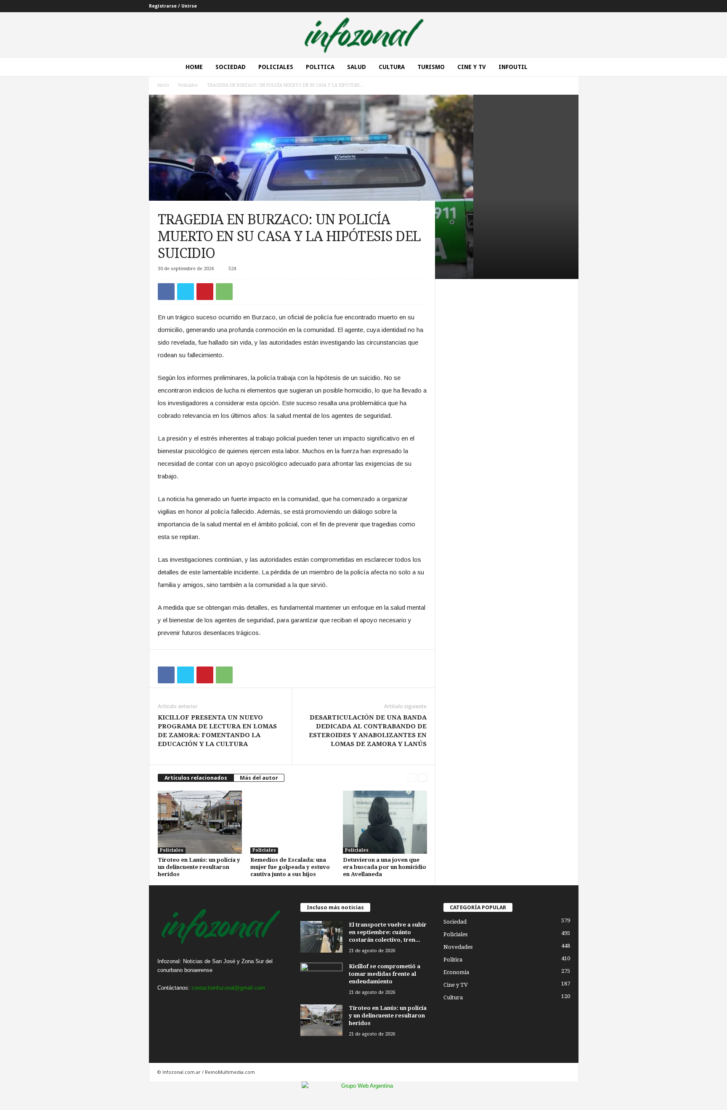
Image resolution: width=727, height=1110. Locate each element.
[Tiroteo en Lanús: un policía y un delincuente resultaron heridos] (200, 822)
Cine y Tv (471, 67)
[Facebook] (166, 291)
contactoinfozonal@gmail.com (228, 988)
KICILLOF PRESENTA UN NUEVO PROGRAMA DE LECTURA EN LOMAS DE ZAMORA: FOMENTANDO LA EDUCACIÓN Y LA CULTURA (217, 731)
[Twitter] (185, 291)
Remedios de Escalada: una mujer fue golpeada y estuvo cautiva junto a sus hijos (290, 867)
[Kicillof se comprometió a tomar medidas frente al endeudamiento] (321, 978)
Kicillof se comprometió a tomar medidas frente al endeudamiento (384, 974)
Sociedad (230, 67)
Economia (456, 972)
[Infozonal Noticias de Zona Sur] (363, 34)
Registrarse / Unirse (173, 6)
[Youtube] (217, 1004)
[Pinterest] (204, 291)
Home (194, 67)
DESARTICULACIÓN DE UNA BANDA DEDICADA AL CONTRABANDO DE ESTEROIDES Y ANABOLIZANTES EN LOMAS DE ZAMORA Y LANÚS (368, 731)
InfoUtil (513, 67)
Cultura (392, 67)
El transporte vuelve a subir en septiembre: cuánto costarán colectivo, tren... (388, 932)
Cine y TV (455, 985)
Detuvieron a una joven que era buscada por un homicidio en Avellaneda (384, 867)
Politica (320, 67)
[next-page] (422, 777)
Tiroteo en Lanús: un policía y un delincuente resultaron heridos (199, 867)
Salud (356, 67)
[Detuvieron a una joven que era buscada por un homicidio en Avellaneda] (385, 822)
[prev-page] (412, 777)
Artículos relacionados (196, 778)
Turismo (431, 67)
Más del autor (259, 778)
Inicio (163, 85)
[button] (566, 67)
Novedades (457, 947)
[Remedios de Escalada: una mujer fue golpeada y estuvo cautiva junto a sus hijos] (292, 822)
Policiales (275, 67)
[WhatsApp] (224, 291)
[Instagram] (183, 1004)
